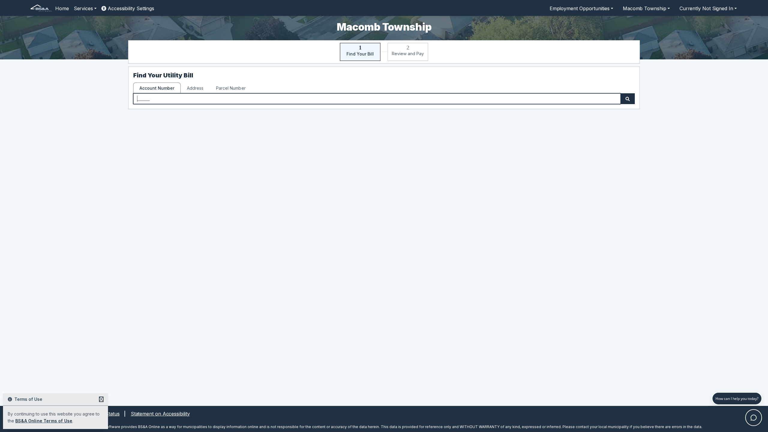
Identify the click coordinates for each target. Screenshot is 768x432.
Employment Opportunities (580, 8)
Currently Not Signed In (706, 8)
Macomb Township (644, 8)
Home (62, 8)
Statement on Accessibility (160, 414)
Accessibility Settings (130, 8)
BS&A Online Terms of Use (43, 420)
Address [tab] (195, 88)
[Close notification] (101, 399)
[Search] (627, 98)
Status (112, 414)
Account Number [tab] (157, 88)
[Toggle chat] (753, 417)
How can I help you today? (737, 398)
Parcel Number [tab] (230, 88)
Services (83, 8)
